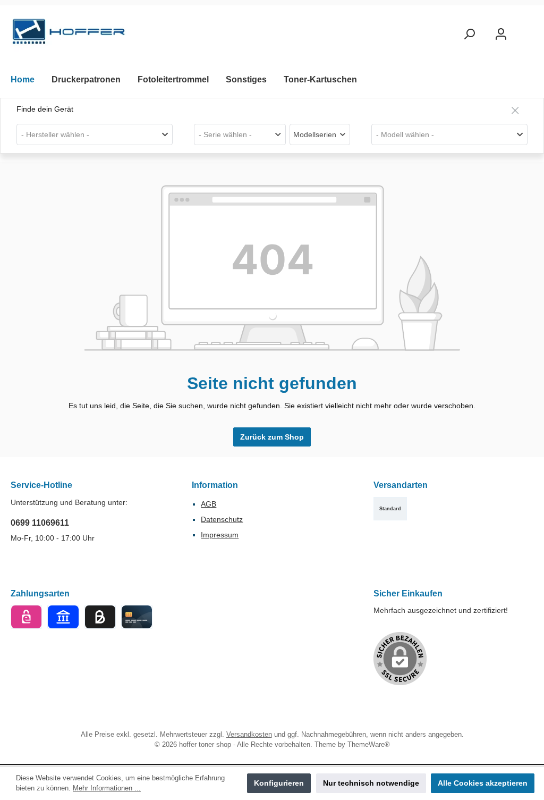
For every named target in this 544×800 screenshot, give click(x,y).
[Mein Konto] (501, 34)
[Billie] (100, 617)
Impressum (220, 534)
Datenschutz (222, 519)
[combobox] (94, 134)
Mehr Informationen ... (107, 788)
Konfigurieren (279, 783)
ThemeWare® (368, 744)
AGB (208, 504)
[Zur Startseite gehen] (69, 34)
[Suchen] (469, 34)
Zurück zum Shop (272, 437)
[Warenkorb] (526, 29)
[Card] (136, 617)
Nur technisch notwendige (371, 783)
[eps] (26, 617)
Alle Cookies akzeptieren (483, 783)
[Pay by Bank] (63, 617)
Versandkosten (249, 734)
